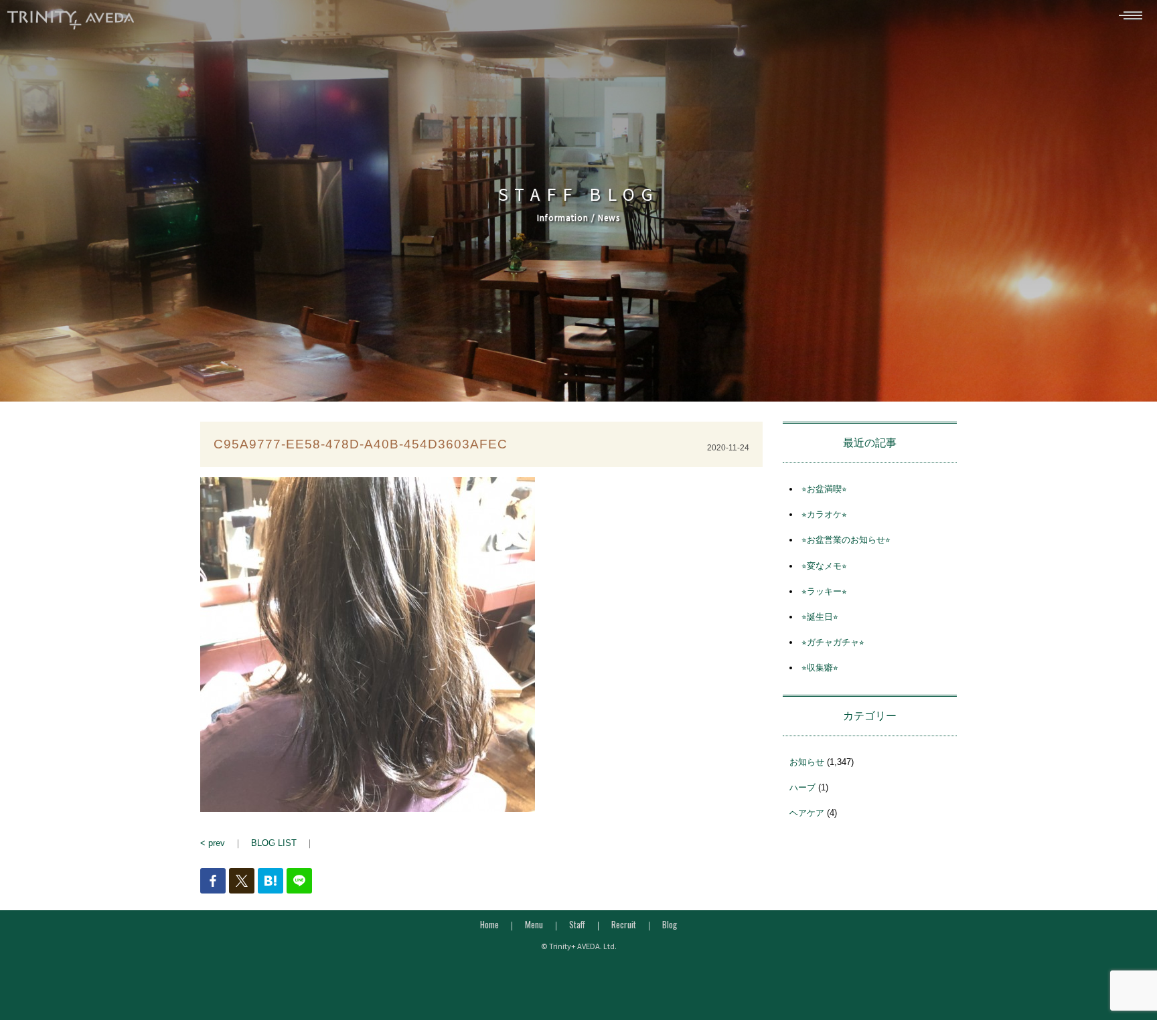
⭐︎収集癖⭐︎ (819, 668)
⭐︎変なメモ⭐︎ (824, 566)
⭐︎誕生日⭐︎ (819, 617)
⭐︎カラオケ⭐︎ (824, 514)
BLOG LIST (274, 843)
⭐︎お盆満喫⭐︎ (824, 489)
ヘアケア (806, 813)
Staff (577, 924)
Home (489, 924)
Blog (669, 924)
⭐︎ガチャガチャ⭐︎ (832, 642)
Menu (534, 924)
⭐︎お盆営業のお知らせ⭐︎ (846, 540)
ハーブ (802, 787)
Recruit (623, 924)
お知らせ (806, 762)
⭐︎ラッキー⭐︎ (824, 591)
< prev (212, 843)
